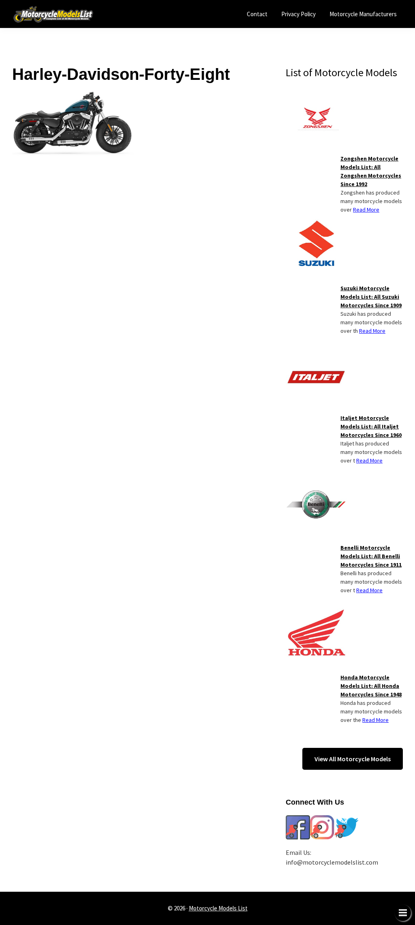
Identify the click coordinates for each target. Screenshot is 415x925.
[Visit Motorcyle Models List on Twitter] (346, 820)
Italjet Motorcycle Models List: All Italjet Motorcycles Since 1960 (371, 426)
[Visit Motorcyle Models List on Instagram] (322, 820)
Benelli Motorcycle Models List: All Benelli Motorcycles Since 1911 (371, 556)
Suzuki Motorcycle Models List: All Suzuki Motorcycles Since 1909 (371, 297)
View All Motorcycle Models (352, 759)
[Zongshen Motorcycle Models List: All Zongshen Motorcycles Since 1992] (316, 94)
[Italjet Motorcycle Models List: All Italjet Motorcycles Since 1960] (316, 354)
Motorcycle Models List (218, 908)
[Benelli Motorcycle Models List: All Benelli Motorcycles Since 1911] (316, 484)
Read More (366, 209)
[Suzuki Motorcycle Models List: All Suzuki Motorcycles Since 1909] (316, 224)
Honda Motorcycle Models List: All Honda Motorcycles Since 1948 (371, 686)
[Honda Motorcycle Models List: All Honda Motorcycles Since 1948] (316, 613)
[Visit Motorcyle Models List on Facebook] (298, 820)
